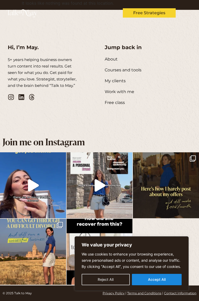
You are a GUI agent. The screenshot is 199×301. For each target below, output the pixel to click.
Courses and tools (123, 69)
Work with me (119, 91)
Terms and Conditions (144, 293)
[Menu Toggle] (186, 13)
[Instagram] (11, 97)
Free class (115, 102)
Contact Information (180, 293)
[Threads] (32, 97)
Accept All (157, 279)
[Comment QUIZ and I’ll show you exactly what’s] (166, 185)
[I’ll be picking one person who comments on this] (100, 185)
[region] (132, 263)
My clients (115, 80)
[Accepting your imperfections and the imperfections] (33, 185)
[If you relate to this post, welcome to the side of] (33, 252)
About (111, 59)
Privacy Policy (114, 293)
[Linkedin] (21, 97)
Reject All (105, 279)
